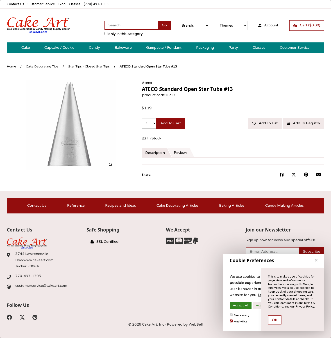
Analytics (240, 321)
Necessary (241, 315)
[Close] (316, 260)
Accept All (240, 305)
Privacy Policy (305, 306)
